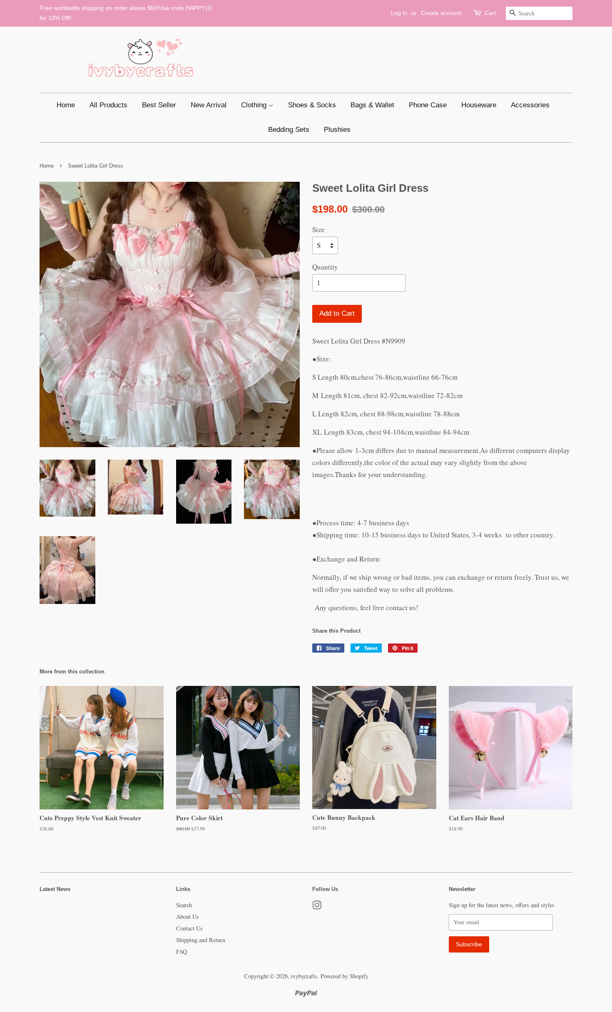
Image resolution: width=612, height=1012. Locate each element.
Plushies (337, 130)
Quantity (325, 267)
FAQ (181, 951)
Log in (399, 13)
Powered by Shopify (344, 976)
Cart (490, 13)
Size (318, 229)
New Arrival (208, 105)
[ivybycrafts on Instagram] (316, 907)
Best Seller (159, 105)
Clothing (255, 105)
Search (184, 905)
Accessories (530, 105)
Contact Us (189, 928)
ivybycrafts (304, 976)
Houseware (478, 105)
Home (66, 105)
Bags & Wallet (372, 105)
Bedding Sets (288, 130)
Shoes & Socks (312, 105)
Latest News (55, 889)
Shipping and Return (200, 940)
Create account (441, 13)
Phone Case (428, 105)
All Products (108, 105)
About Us (187, 916)
